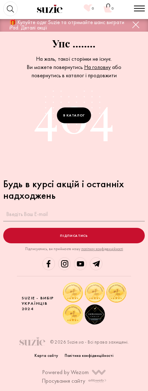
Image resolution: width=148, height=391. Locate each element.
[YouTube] (80, 263)
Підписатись (74, 235)
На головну (97, 67)
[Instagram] (64, 263)
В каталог (74, 115)
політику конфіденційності (102, 249)
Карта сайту (46, 355)
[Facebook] (48, 263)
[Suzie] (50, 9)
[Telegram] (96, 263)
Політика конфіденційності (89, 355)
